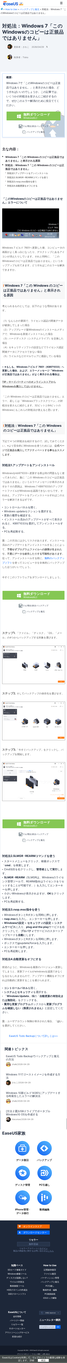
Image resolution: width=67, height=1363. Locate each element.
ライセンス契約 (36, 1354)
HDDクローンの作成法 (17, 1290)
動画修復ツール (17, 1286)
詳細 (32, 1360)
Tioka (25, 57)
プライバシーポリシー (23, 1354)
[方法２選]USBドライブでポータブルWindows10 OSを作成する (28, 1113)
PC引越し (49, 1286)
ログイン (44, 1248)
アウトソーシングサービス (17, 1332)
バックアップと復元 (29, 9)
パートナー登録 (17, 1320)
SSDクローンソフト (17, 1294)
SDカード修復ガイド (17, 1269)
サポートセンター (17, 1328)
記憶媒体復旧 (50, 1269)
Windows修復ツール (17, 1274)
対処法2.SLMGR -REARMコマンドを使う (27, 177)
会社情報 (17, 1316)
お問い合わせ (46, 1354)
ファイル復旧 (50, 1274)
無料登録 (33, 1244)
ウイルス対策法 (17, 1282)
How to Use (11, 9)
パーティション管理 (50, 1278)
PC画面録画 (50, 1294)
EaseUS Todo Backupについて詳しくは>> (33, 1035)
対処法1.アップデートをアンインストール (27, 173)
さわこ (26, 47)
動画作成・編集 (50, 1290)
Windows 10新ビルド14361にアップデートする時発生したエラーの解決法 (33, 1094)
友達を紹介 (17, 1336)
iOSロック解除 (50, 1298)
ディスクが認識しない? (17, 1278)
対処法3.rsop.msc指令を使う (22, 181)
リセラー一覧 (17, 1324)
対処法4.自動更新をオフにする (22, 185)
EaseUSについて (17, 1312)
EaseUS (13, 3)
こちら (51, 1251)
